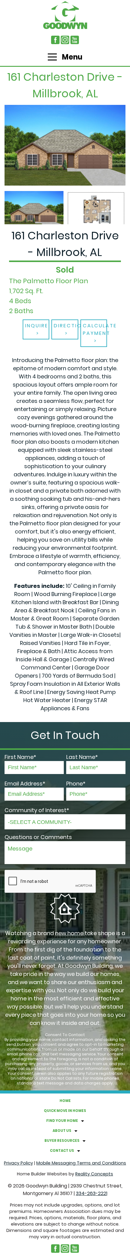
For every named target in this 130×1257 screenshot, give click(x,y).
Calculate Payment (95, 329)
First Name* (20, 757)
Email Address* (25, 783)
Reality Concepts (94, 1174)
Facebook (55, 40)
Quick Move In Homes (65, 1110)
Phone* (76, 783)
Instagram (65, 40)
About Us (62, 1130)
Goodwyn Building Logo (65, 15)
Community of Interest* (37, 810)
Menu (71, 57)
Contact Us (62, 1150)
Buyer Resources (62, 1140)
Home (65, 1100)
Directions (66, 325)
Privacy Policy (18, 1163)
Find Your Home (62, 1120)
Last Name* (82, 757)
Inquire (36, 325)
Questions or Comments (38, 837)
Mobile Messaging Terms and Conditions (81, 1163)
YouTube (74, 40)
